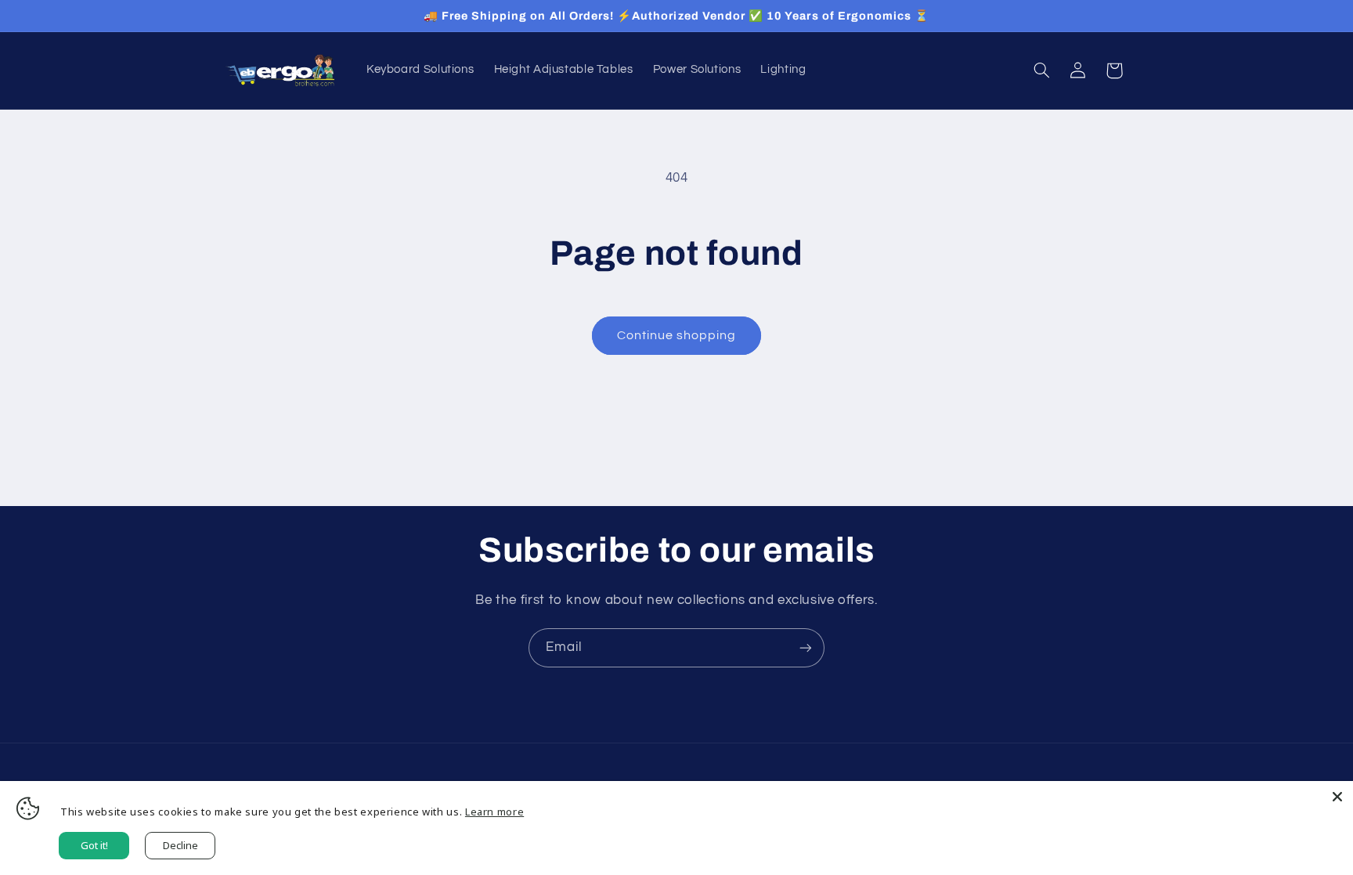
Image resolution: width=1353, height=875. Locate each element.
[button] (1041, 70)
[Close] (1337, 796)
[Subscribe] (806, 647)
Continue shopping (677, 335)
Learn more (494, 811)
